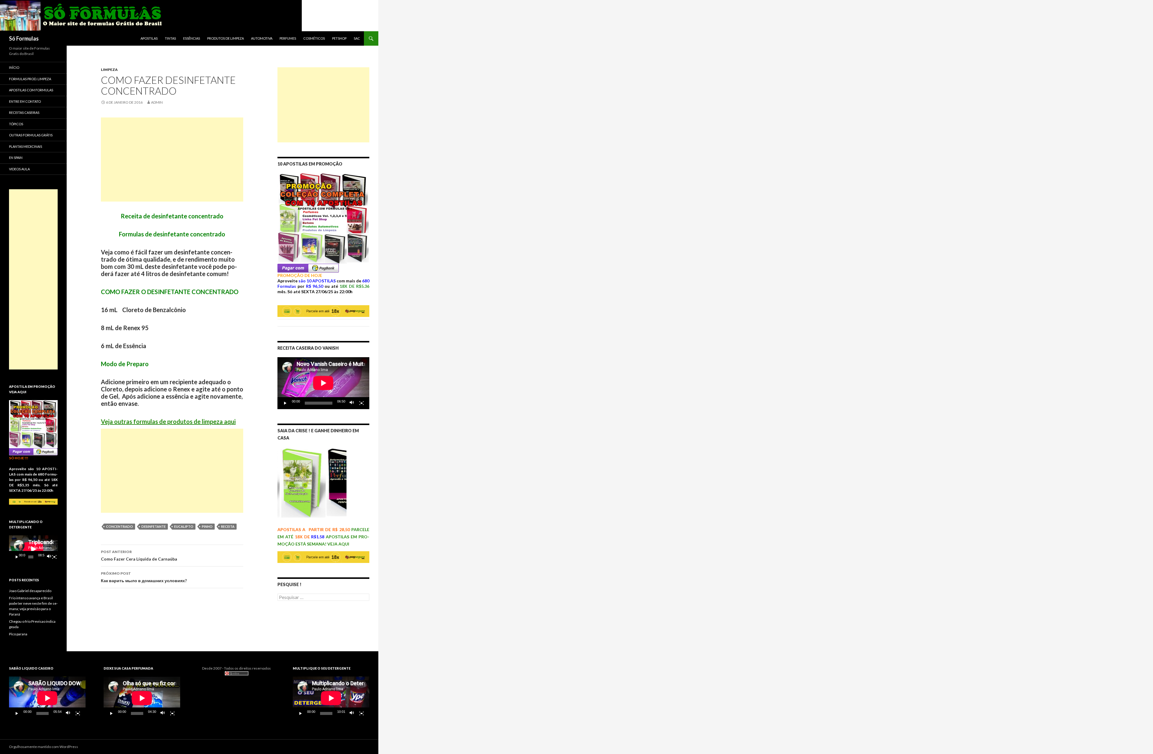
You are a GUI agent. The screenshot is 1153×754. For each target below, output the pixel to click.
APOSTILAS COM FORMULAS (31, 90)
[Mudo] (352, 403)
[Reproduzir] (285, 403)
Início (14, 67)
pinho (207, 526)
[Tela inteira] (362, 403)
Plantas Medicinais (25, 146)
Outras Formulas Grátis (31, 135)
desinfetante (153, 526)
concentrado (119, 526)
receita (228, 526)
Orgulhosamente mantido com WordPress (43, 746)
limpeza (109, 69)
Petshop (339, 38)
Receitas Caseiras (24, 112)
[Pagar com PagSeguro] (308, 267)
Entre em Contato (25, 101)
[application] (323, 383)
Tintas (170, 38)
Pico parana (18, 634)
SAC (357, 38)
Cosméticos (314, 38)
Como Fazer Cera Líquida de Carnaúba (139, 555)
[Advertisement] (172, 159)
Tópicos (16, 124)
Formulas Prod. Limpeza (30, 79)
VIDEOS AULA (19, 169)
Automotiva (261, 38)
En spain (16, 158)
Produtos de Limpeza (225, 38)
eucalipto (183, 526)
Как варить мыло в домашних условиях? (144, 577)
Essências (191, 38)
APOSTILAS (149, 38)
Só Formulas (24, 38)
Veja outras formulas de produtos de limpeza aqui (168, 421)
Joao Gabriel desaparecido (30, 590)
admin (157, 102)
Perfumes (288, 38)
